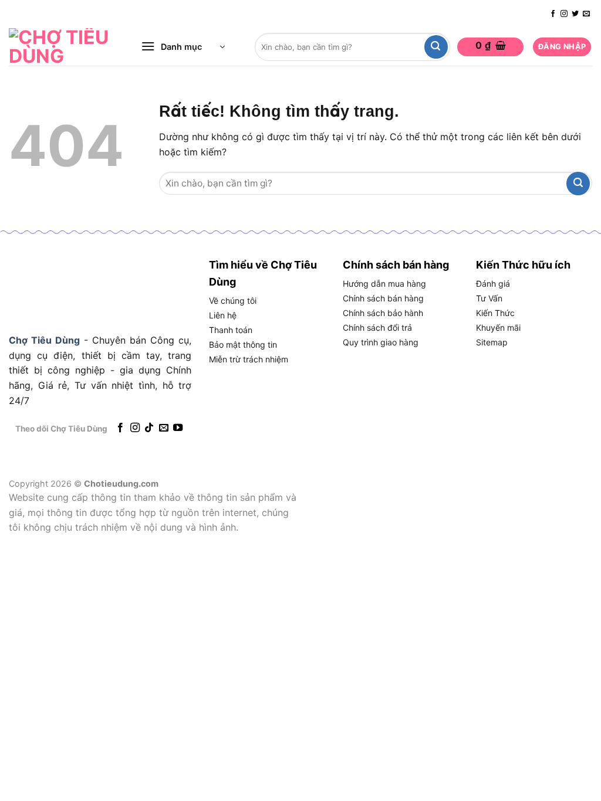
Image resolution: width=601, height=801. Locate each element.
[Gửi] (436, 47)
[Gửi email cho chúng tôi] (586, 14)
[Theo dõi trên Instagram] (564, 14)
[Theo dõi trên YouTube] (178, 428)
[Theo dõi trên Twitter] (575, 14)
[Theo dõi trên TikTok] (149, 428)
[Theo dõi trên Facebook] (552, 14)
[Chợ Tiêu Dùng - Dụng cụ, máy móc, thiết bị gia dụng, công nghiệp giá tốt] (61, 47)
